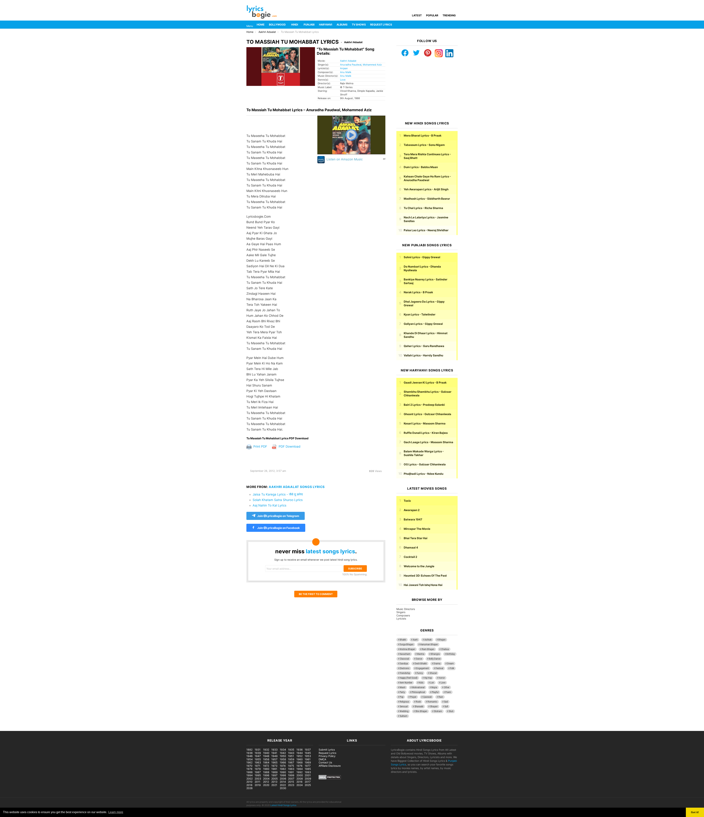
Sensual (404, 706)
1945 (308, 752)
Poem (448, 692)
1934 (283, 749)
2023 (291, 785)
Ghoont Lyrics (427, 414)
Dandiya (404, 663)
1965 (274, 762)
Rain (441, 697)
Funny (420, 673)
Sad (446, 701)
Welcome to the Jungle (419, 566)
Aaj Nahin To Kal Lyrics (269, 505)
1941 (274, 752)
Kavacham (405, 654)
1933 (274, 749)
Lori (432, 682)
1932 (266, 749)
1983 (291, 768)
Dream (450, 663)
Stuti (451, 711)
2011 (257, 781)
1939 (258, 752)
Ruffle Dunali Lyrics (426, 433)
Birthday (450, 654)
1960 (299, 759)
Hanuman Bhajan (429, 644)
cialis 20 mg (7, 729)
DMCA (322, 759)
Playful (435, 692)
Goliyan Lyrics (423, 324)
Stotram (438, 711)
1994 (249, 775)
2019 (258, 785)
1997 (274, 775)
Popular (432, 15)
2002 (249, 778)
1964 (266, 762)
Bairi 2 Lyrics (424, 404)
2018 (249, 785)
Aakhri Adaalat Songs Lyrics (297, 487)
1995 (258, 775)
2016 (299, 781)
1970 (249, 765)
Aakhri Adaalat (348, 60)
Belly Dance (434, 659)
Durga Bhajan (406, 644)
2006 (283, 778)
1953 (308, 756)
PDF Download (289, 446)
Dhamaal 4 (411, 547)
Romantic (432, 701)
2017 (308, 781)
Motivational (418, 687)
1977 (308, 765)
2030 (283, 788)
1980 (266, 768)
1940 (266, 752)
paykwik (52, 729)
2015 (291, 781)
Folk (452, 668)
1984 (299, 768)
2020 (266, 785)
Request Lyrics (381, 24)
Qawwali (427, 697)
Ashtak (428, 639)
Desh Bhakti (421, 663)
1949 (274, 756)
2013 (274, 781)
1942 (283, 752)
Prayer (413, 697)
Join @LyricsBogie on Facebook (278, 528)
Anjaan (344, 68)
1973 (274, 765)
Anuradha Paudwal (350, 64)
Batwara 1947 (413, 519)
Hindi (294, 24)
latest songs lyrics (330, 551)
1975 (291, 765)
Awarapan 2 (411, 510)
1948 (266, 756)
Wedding (404, 711)
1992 (299, 772)
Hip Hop (428, 678)
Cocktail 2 (410, 557)
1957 (274, 759)
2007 (291, 778)
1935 (291, 749)
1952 (299, 756)
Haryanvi (325, 24)
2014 (283, 781)
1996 (266, 775)
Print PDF (259, 446)
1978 (249, 768)
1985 (308, 768)
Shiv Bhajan (421, 711)
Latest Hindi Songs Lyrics (283, 805)
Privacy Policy (327, 756)
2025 (308, 785)
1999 (291, 775)
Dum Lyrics (421, 167)
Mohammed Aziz (372, 64)
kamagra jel (65, 729)
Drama (437, 663)
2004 (266, 778)
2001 (308, 775)
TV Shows (359, 24)
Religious (404, 701)
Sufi (446, 706)
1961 (308, 759)
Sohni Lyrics (422, 257)
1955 (258, 759)
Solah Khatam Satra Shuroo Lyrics (278, 500)
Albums (342, 24)
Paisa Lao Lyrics (426, 230)
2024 (299, 785)
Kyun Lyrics (419, 314)
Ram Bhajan (428, 649)
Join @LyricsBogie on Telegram (278, 516)
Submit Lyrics (327, 749)
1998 (283, 775)
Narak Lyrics (418, 292)
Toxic (407, 500)
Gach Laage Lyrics (428, 442)
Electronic (404, 668)
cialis (18, 729)
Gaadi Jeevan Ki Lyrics (425, 382)
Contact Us (325, 762)
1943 (291, 752)
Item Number (406, 682)
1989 (274, 772)
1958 (283, 759)
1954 (249, 759)
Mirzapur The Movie (417, 529)
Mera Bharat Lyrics (422, 135)
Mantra (420, 654)
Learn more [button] (115, 812)
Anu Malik (345, 72)
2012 (266, 781)
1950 (283, 756)
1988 (266, 772)
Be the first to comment (316, 594)
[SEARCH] (455, 24)
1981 (274, 768)
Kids (421, 682)
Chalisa (445, 649)
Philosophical (418, 692)
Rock (418, 701)
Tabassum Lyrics (424, 145)
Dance (419, 659)
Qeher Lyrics (424, 346)
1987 (258, 772)
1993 (308, 772)
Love (343, 79)
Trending (449, 15)
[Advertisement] (426, 89)
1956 (266, 759)
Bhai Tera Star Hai (415, 538)
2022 (283, 785)
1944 (299, 752)
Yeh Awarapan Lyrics (426, 189)
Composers (403, 615)
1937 (308, 749)
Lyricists (401, 618)
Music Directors (405, 609)
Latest (417, 15)
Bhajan (441, 639)
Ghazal (433, 673)
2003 (258, 778)
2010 (249, 781)
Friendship (405, 673)
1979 (258, 768)
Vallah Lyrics (423, 355)
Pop (401, 697)
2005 (274, 778)
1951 (291, 756)
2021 (274, 785)
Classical (404, 659)
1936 (299, 749)
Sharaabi (419, 706)
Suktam (403, 716)
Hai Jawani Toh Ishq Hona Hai (423, 585)
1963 (258, 762)
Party (402, 692)
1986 (249, 772)
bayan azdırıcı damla (34, 729)
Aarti (415, 639)
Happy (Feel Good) (408, 678)
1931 (258, 749)
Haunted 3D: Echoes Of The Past (425, 575)
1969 (308, 762)
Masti (402, 687)
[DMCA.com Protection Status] (330, 778)
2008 (299, 778)
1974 (283, 765)
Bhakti (403, 639)
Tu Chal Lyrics (423, 208)
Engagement (422, 668)
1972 (266, 765)
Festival (439, 668)
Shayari (434, 706)
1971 (257, 765)
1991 (291, 772)
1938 (249, 752)
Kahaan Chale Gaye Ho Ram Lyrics (427, 178)
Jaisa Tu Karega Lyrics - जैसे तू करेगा (278, 494)
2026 (249, 788)
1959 (291, 759)
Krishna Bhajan (407, 649)
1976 (299, 765)
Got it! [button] (695, 812)
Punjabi (309, 24)
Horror (442, 678)
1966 (283, 762)
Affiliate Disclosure (330, 765)
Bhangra (435, 654)
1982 (283, 768)
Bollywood (277, 24)
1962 (249, 762)
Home (261, 24)
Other (446, 687)
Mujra (434, 687)
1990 (283, 772)
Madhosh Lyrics (427, 198)
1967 (291, 762)
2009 (308, 778)
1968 (299, 762)
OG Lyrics (425, 464)
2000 (299, 775)
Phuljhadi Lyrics (423, 473)
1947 (258, 756)
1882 (249, 749)
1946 (249, 756)
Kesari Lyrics (424, 423)
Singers (400, 612)
